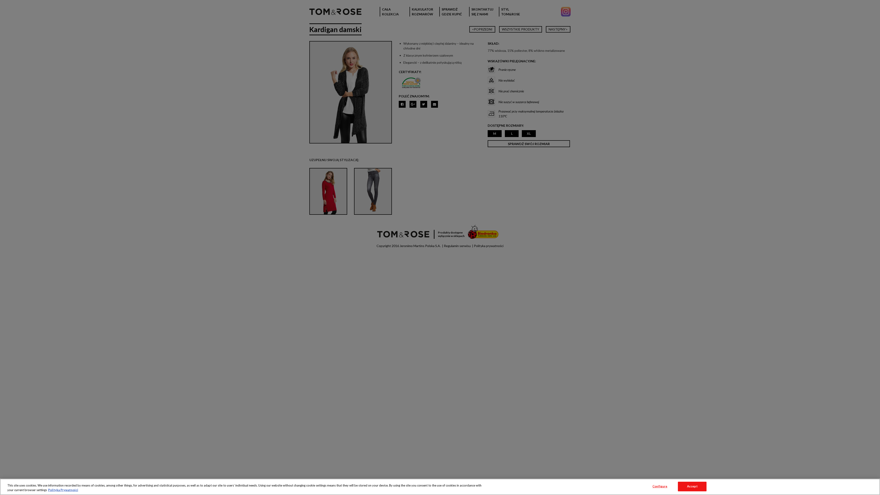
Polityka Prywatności (63, 490)
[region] (440, 487)
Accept (692, 486)
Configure (659, 486)
